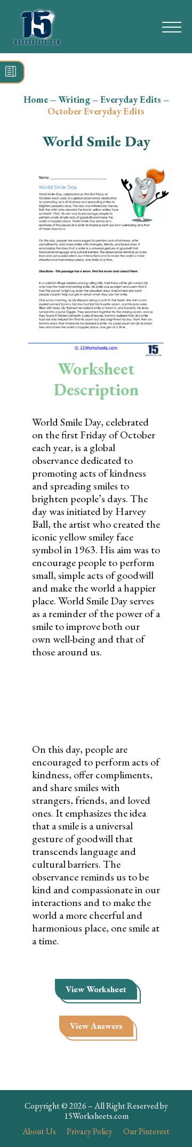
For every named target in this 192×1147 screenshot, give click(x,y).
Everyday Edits (130, 99)
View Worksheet (96, 989)
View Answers (96, 1026)
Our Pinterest (146, 1131)
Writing (74, 99)
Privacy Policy (90, 1131)
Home (35, 99)
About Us (39, 1131)
